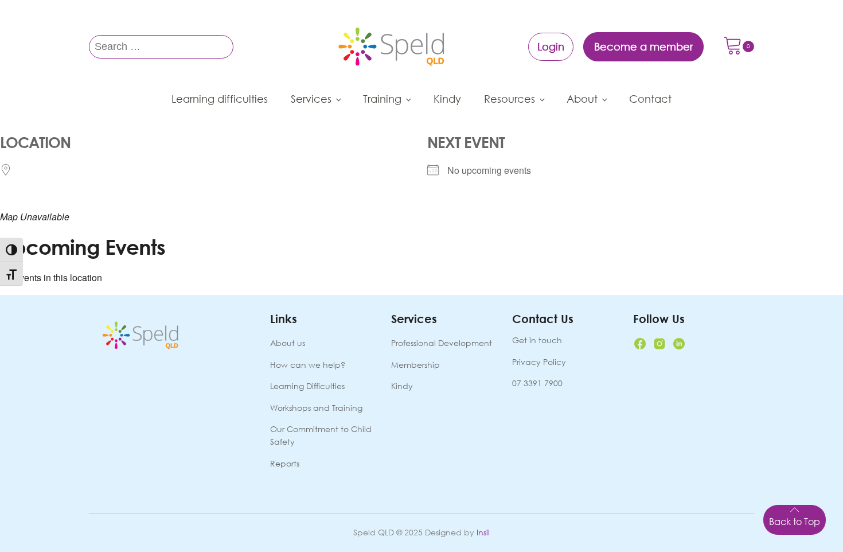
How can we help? (307, 364)
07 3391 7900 (537, 383)
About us (287, 342)
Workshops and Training (316, 407)
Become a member (643, 46)
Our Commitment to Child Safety (321, 435)
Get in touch (537, 340)
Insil (483, 532)
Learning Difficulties (307, 385)
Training (382, 98)
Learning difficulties (219, 98)
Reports (284, 463)
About (582, 98)
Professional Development (441, 342)
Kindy (447, 98)
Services (311, 98)
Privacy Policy (539, 361)
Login (550, 46)
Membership (415, 364)
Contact (650, 98)
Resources (509, 98)
